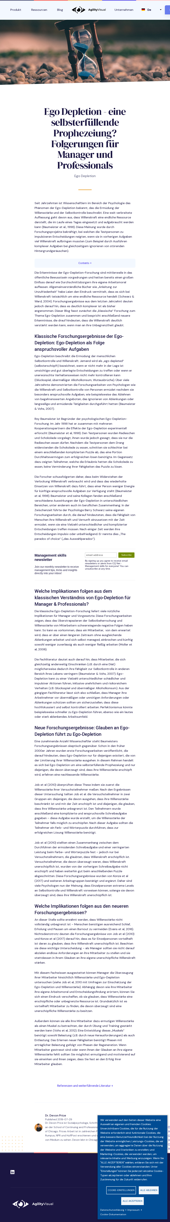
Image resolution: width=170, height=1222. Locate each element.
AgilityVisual (89, 10)
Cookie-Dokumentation (113, 1214)
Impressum (134, 1210)
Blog (60, 10)
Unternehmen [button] (124, 10)
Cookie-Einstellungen (121, 1190)
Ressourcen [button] (39, 10)
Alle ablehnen (148, 1190)
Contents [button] (84, 263)
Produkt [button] (15, 10)
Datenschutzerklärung (112, 1210)
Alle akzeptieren (132, 1201)
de (149, 9)
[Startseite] (34, 1204)
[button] (85, 1085)
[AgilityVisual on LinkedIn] (12, 1171)
